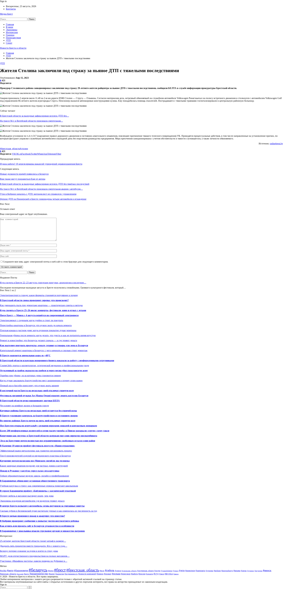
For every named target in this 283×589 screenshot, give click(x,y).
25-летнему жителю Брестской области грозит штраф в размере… (33, 541)
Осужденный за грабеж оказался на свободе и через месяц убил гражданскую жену (44, 370)
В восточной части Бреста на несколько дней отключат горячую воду (37, 390)
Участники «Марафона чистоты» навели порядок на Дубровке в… (33, 561)
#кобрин (217, 571)
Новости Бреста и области (13, 48)
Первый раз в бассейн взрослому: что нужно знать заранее (29, 385)
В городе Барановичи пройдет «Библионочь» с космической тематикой (38, 491)
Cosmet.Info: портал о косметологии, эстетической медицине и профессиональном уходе (44, 365)
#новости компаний (87, 574)
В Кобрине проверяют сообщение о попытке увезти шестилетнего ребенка (39, 521)
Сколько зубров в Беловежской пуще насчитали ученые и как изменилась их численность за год (48, 511)
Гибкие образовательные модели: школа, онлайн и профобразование (34, 476)
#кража (236, 570)
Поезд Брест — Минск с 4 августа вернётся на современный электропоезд (39, 315)
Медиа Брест (6, 14)
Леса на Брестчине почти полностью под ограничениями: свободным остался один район (47, 440)
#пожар (107, 573)
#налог (52, 574)
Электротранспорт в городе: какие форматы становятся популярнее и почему (39, 295)
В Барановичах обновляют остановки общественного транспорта (35, 481)
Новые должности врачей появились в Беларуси (24, 174)
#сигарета (149, 574)
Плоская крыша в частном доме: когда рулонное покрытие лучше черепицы (38, 330)
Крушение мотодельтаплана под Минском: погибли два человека (35, 461)
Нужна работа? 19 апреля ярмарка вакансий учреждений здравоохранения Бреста (41, 164)
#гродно (157, 571)
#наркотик (59, 574)
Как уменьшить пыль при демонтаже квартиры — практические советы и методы (41, 305)
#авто (10, 570)
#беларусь (38, 569)
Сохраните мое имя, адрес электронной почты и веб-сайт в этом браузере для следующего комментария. (55, 261)
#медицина (258, 571)
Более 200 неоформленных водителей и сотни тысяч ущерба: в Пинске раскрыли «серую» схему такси (54, 430)
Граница (10, 35)
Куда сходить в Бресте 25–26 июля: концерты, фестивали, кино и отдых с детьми (43, 310)
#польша (116, 573)
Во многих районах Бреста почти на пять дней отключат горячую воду (37, 420)
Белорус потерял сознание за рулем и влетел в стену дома (29, 551)
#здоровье (209, 571)
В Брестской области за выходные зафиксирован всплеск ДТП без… (34, 116)
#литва (244, 571)
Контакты (11, 9)
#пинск (100, 573)
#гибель (109, 570)
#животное (190, 570)
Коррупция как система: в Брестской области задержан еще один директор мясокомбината (48, 435)
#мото (26, 574)
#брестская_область (10, 148)
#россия (141, 574)
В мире (9, 27)
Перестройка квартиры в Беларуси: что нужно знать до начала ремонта (36, 325)
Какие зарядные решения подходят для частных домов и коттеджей (34, 466)
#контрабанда (227, 571)
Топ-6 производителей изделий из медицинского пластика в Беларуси (35, 456)
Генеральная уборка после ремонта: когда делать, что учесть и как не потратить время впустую (48, 335)
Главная (10, 24)
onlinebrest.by (276, 143)
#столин (24, 148)
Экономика (11, 29)
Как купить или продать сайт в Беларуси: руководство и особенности (37, 526)
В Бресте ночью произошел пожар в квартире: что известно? (32, 516)
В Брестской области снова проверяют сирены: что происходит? (34, 300)
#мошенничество (39, 573)
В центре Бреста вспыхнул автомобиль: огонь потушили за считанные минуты (42, 506)
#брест (60, 570)
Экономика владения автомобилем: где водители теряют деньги (32, 501)
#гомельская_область (129, 571)
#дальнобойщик (166, 571)
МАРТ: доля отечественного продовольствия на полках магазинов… (35, 556)
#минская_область (8, 574)
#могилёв (20, 574)
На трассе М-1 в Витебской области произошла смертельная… (31, 121)
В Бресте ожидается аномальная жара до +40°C (25, 355)
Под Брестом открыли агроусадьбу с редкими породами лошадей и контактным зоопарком (48, 425)
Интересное (12, 32)
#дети (182, 570)
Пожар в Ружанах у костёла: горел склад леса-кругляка (29, 471)
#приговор (125, 574)
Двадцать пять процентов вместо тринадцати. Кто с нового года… (33, 546)
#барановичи (21, 570)
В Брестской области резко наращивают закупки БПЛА (30, 400)
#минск (267, 570)
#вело (102, 571)
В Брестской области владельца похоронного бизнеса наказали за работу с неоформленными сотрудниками (57, 360)
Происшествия (13, 37)
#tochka (3, 571)
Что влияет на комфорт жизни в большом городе (24, 405)
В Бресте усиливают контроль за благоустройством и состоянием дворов (39, 415)
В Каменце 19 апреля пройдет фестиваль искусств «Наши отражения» (37, 445)
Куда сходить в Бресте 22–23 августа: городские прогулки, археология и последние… (43, 282)
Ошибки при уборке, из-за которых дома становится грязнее (30, 375)
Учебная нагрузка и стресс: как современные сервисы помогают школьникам (39, 486)
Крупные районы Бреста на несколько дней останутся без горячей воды (38, 410)
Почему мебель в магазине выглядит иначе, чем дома (27, 496)
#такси (161, 574)
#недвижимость (71, 574)
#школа (175, 574)
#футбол (169, 573)
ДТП (8, 40)
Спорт (9, 43)
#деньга (175, 571)
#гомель (118, 571)
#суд (156, 573)
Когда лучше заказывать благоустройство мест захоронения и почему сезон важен (41, 380)
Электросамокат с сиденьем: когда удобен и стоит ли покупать (31, 320)
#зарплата (200, 570)
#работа (134, 574)
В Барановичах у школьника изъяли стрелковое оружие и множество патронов (42, 531)
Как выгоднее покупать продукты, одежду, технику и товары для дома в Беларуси (44, 345)
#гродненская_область (145, 571)
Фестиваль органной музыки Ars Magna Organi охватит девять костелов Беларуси (44, 395)
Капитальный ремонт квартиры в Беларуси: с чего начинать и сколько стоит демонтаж (43, 350)
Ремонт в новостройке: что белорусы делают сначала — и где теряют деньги (38, 340)
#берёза (51, 571)
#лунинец (250, 571)
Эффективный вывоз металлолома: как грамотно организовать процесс (36, 450)
